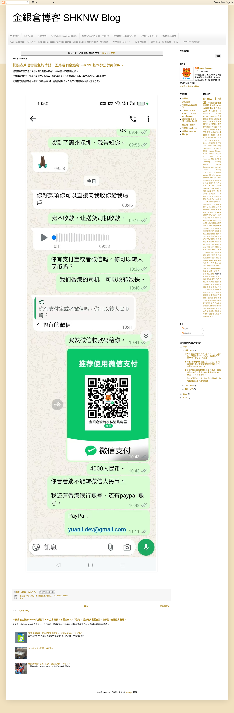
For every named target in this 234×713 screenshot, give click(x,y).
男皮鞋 (211, 260)
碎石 (212, 263)
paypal (59, 596)
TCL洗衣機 (216, 159)
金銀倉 (22, 596)
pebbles (206, 178)
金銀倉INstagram (189, 131)
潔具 (209, 247)
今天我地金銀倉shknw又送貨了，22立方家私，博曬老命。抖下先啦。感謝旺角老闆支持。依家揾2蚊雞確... (203, 356)
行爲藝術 (206, 274)
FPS (54, 596)
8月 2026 (189, 350)
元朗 (217, 183)
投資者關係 (140, 42)
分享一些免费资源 (191, 42)
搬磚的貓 (214, 236)
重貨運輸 (211, 130)
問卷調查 (217, 196)
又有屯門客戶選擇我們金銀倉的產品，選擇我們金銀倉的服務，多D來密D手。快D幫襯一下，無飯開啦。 (203, 372)
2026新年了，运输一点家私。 (41, 648)
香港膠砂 (210, 311)
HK (220, 111)
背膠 (215, 271)
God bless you (209, 145)
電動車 (207, 295)
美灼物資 (186, 102)
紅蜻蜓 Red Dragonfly (213, 268)
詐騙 (212, 274)
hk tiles (212, 175)
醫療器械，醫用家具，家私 (164, 42)
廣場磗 (209, 226)
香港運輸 (213, 111)
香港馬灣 (216, 314)
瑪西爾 (207, 252)
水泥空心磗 (209, 244)
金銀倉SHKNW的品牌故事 (64, 36)
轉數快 (49, 596)
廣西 (214, 226)
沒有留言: (32, 592)
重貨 (210, 287)
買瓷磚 (205, 276)
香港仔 (216, 298)
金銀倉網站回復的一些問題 (95, 36)
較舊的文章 (165, 606)
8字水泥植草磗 (214, 140)
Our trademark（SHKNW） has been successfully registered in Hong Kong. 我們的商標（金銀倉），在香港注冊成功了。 (70, 42)
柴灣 (219, 239)
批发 (211, 121)
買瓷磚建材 (213, 276)
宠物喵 (205, 215)
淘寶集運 (217, 121)
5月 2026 (189, 385)
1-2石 (219, 135)
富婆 (214, 215)
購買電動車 (207, 279)
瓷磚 (205, 255)
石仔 (215, 260)
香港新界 (208, 303)
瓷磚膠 (206, 108)
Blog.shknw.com (205, 68)
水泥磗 (211, 242)
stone (212, 116)
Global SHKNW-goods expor (189, 115)
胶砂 (219, 271)
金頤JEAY (215, 132)
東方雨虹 (213, 239)
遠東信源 (186, 134)
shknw (65, 596)
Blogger (129, 692)
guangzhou (207, 172)
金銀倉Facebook (189, 128)
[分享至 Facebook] (50, 592)
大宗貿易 (14, 36)
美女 (204, 271)
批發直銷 (206, 234)
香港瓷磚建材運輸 (209, 306)
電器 (212, 298)
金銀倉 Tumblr (188, 125)
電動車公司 (215, 295)
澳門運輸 (207, 124)
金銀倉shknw (215, 105)
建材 (219, 108)
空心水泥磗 (214, 266)
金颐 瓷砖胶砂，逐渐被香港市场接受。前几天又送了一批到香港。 (56, 633)
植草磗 (205, 242)
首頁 (86, 606)
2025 (185, 394)
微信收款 (41, 596)
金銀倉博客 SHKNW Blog (66, 17)
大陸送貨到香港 (211, 210)
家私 (210, 215)
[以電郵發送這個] (41, 592)
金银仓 (205, 292)
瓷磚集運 (215, 258)
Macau (211, 151)
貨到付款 (33, 596)
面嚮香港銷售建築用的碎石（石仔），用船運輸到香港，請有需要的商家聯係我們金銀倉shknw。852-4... (202, 364)
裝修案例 (42, 36)
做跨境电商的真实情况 (124, 36)
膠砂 (209, 127)
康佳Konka (217, 220)
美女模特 (210, 271)
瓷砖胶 (214, 124)
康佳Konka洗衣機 (209, 223)
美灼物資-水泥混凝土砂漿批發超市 (190, 120)
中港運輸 (211, 103)
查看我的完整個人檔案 (189, 86)
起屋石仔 (215, 279)
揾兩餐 (213, 234)
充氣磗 (216, 119)
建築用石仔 (209, 231)
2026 (185, 347)
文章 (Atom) (24, 611)
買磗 (219, 276)
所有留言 (188, 334)
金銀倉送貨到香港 (214, 290)
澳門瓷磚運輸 (212, 250)
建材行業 (208, 228)
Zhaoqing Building (212, 162)
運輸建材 (208, 284)
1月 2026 (189, 389)
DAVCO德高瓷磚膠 (210, 143)
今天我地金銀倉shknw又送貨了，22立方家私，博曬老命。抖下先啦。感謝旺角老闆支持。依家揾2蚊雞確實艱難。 (69, 619)
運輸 (211, 108)
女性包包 (218, 212)
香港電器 (208, 314)
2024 (185, 398)
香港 (21, 598)
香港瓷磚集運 (212, 308)
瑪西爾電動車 (216, 252)
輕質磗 (214, 127)
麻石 (211, 316)
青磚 (205, 111)
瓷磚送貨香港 (212, 255)
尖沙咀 (207, 218)
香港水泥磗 (217, 303)
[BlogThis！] (44, 592)
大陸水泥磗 (211, 207)
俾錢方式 (212, 183)
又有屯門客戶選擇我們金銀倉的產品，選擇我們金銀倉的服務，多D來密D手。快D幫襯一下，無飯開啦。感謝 (212, 191)
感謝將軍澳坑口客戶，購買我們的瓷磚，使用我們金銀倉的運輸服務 (203, 379)
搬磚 (208, 236)
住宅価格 (208, 180)
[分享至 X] (47, 592)
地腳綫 (216, 204)
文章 (186, 329)
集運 (213, 135)
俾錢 (27, 596)
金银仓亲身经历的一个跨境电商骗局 (158, 36)
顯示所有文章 (108, 53)
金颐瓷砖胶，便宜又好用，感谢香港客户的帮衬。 (49, 664)
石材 (208, 263)
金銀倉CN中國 (188, 110)
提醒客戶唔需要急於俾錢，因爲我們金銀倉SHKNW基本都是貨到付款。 (68, 65)
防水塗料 (212, 292)
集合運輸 (28, 36)
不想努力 (212, 178)
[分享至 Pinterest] (53, 592)
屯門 (215, 108)
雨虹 (217, 292)
